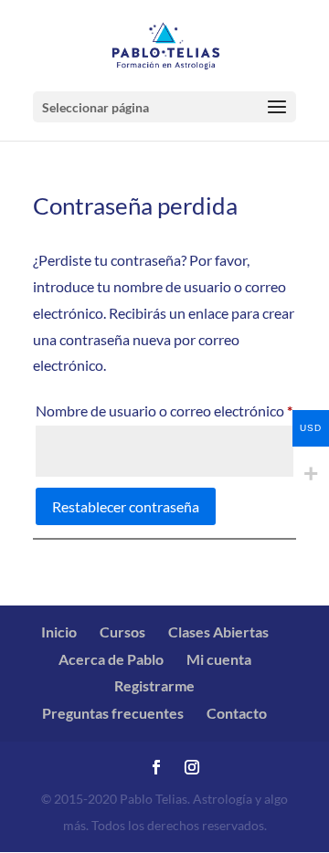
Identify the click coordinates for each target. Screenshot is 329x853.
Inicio (59, 631)
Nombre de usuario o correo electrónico (164, 410)
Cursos (122, 631)
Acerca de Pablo (111, 659)
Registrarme (154, 685)
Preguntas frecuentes (113, 712)
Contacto (237, 712)
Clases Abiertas (218, 631)
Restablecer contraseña (125, 506)
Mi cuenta (218, 659)
